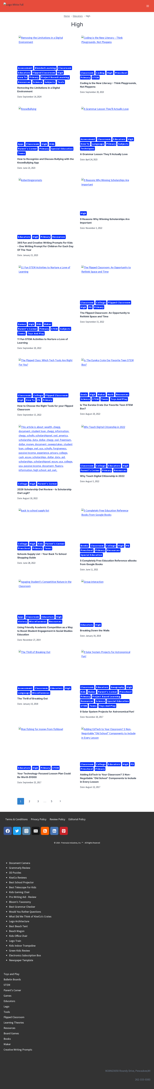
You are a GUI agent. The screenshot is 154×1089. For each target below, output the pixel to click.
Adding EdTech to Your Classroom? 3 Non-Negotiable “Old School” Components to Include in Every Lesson (108, 778)
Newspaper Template (21, 960)
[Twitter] (17, 831)
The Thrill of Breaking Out (32, 698)
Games (22, 324)
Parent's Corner (27, 148)
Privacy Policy (38, 819)
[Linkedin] (54, 831)
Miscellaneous (37, 621)
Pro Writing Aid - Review (22, 897)
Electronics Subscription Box (25, 955)
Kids (52, 143)
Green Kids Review (19, 950)
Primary (34, 77)
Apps (21, 143)
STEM (95, 77)
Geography (117, 687)
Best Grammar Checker (22, 906)
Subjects (50, 82)
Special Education (62, 148)
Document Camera (19, 863)
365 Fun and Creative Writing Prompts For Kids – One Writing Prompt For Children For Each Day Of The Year (45, 246)
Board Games (11, 1033)
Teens (21, 153)
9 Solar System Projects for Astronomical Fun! (107, 711)
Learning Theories (14, 1022)
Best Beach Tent (18, 926)
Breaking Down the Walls (94, 630)
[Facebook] (8, 831)
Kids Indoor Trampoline (22, 945)
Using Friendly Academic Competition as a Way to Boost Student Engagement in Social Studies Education (45, 631)
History (22, 621)
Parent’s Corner (12, 990)
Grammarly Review (19, 867)
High (60, 72)
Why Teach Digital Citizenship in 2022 (102, 475)
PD (90, 307)
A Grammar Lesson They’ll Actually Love (104, 154)
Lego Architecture (19, 921)
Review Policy (57, 819)
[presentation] (45, 49)
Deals (84, 394)
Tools (60, 82)
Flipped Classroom (44, 72)
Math (111, 394)
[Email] (36, 831)
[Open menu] (147, 6)
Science (37, 82)
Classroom (64, 67)
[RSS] (45, 831)
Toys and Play (36, 333)
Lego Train (15, 941)
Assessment (25, 67)
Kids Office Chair (18, 936)
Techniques (87, 148)
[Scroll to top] (146, 1074)
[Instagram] (26, 831)
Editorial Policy (76, 819)
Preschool (121, 72)
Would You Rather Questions (25, 911)
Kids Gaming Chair (19, 892)
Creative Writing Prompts (18, 1049)
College (101, 302)
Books (84, 545)
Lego (6, 1006)
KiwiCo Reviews (18, 877)
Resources (24, 82)
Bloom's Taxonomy (20, 902)
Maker (47, 324)
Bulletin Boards (12, 979)
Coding (100, 72)
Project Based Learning (55, 77)
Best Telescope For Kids (22, 887)
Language (98, 143)
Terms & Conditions (16, 819)
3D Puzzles (15, 872)
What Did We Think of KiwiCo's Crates (30, 916)
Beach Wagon (16, 931)
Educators (24, 72)
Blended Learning (45, 67)
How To (22, 77)
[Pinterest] (64, 831)
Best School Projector (21, 882)
